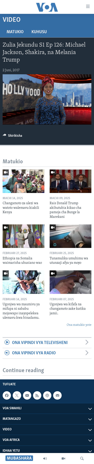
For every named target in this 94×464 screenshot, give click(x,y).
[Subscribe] (57, 395)
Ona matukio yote (79, 325)
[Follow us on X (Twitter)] (17, 395)
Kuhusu (39, 32)
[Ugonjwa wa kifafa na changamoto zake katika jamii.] (70, 282)
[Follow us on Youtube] (27, 395)
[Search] (82, 458)
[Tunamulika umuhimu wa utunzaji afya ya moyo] (70, 236)
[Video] (63, 458)
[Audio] (45, 458)
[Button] (12, 137)
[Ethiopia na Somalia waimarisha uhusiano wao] (23, 236)
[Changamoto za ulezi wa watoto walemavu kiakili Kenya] (23, 181)
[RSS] (37, 395)
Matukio (15, 32)
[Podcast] (47, 395)
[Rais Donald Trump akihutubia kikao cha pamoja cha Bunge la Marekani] (70, 181)
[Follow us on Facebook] (7, 395)
